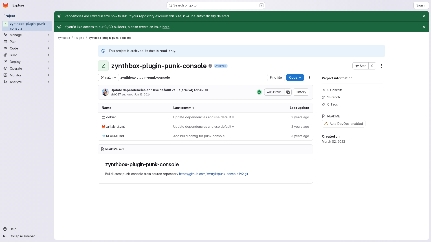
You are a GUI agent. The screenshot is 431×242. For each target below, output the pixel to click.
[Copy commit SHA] (288, 92)
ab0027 (116, 94)
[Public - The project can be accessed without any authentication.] (210, 66)
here (166, 27)
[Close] (424, 16)
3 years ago (300, 136)
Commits (335, 90)
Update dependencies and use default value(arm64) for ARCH (159, 90)
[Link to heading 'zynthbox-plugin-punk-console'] (182, 164)
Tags (332, 104)
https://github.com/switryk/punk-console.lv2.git (213, 174)
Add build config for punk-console (199, 136)
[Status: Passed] (259, 92)
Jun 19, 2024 (142, 94)
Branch (333, 97)
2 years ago (300, 117)
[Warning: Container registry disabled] (326, 123)
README (333, 116)
